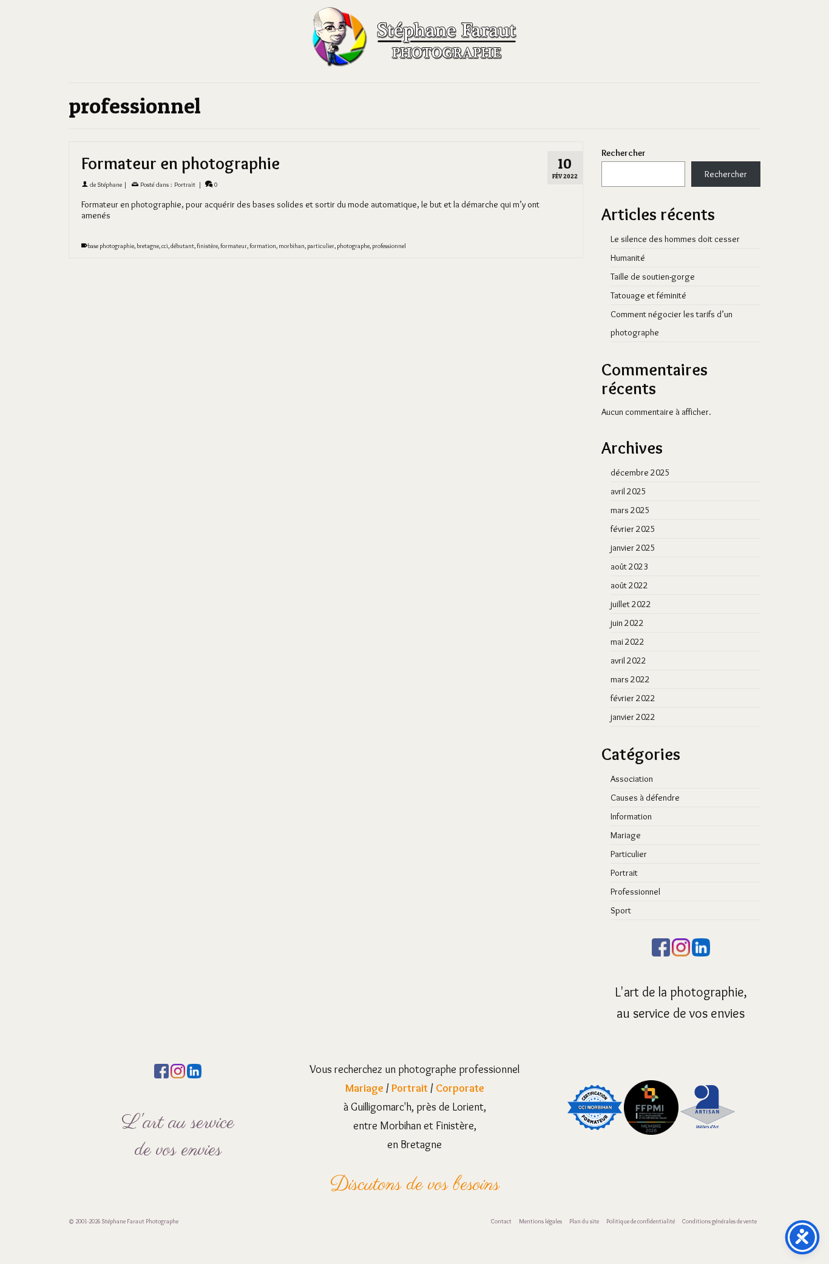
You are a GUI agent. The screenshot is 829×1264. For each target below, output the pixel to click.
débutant (182, 246)
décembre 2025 (640, 472)
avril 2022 (628, 660)
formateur (233, 246)
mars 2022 (630, 679)
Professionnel (635, 891)
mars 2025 (630, 510)
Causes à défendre (645, 797)
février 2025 (633, 528)
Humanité (628, 257)
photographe (353, 246)
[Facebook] (661, 945)
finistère (207, 246)
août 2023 (629, 566)
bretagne (148, 246)
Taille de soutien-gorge (653, 276)
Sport (621, 910)
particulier (320, 246)
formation (262, 246)
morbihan (292, 246)
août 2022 (629, 585)
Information (631, 816)
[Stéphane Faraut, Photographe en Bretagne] (414, 36)
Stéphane (110, 184)
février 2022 (633, 698)
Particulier (629, 854)
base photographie (110, 246)
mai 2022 (628, 641)
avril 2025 (628, 491)
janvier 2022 (633, 716)
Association (632, 778)
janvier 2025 (633, 547)
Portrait (184, 184)
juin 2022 (627, 622)
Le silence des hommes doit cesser (675, 239)
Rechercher (623, 152)
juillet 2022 (631, 604)
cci (164, 246)
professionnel (389, 246)
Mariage (626, 835)
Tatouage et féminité (648, 295)
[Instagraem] (681, 945)
